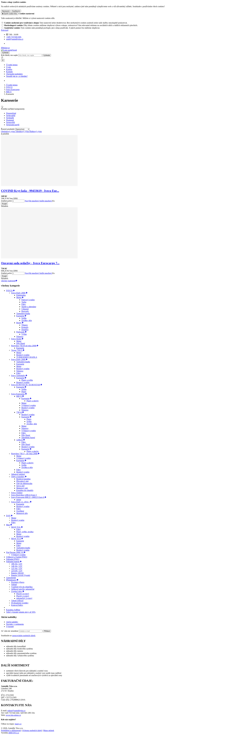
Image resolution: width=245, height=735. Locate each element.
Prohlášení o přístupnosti (11, 730)
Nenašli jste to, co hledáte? (17, 76)
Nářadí (14, 584)
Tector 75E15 (17, 350)
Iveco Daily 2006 (18, 293)
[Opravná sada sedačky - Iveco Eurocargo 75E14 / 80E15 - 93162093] (39, 258)
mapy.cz (18, 724)
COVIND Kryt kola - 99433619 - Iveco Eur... (30, 190)
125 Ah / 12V (16, 568)
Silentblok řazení (28, 437)
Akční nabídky (12, 622)
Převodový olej (22, 481)
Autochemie (11, 578)
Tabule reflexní (17, 601)
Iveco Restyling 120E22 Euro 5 (24, 495)
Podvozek (20, 332)
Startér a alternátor (28, 307)
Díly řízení (20, 343)
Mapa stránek (48, 730)
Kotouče (24, 327)
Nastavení (6, 11)
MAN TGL (16, 527)
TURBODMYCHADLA (26, 357)
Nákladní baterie (13, 561)
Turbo (23, 302)
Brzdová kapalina (23, 479)
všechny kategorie (8, 281)
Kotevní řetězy (17, 605)
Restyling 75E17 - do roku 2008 (24, 454)
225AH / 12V (16, 571)
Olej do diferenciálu (24, 483)
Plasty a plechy (33, 401)
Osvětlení (20, 511)
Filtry (23, 304)
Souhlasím (16, 11)
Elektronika (21, 295)
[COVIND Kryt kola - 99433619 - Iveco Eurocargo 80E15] (39, 185)
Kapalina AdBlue (13, 610)
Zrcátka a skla (27, 467)
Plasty (23, 392)
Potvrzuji (4, 30)
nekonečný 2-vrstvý (24, 598)
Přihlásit (47, 631)
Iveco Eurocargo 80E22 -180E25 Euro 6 (28, 497)
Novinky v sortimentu (15, 624)
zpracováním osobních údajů (23, 635)
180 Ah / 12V (16, 564)
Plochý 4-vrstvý (22, 594)
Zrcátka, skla (26, 320)
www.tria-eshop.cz (13, 715)
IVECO (9, 290)
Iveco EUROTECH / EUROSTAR (25, 385)
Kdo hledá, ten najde (9, 55)
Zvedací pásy (16, 591)
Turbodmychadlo (23, 548)
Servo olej (20, 486)
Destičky (25, 330)
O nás (8, 67)
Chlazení (25, 309)
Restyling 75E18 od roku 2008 (24, 346)
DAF (8, 516)
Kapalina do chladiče (24, 490)
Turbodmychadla (23, 313)
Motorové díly (22, 513)
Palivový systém (28, 300)
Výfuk (24, 334)
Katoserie (20, 541)
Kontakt (9, 72)
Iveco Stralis (16, 339)
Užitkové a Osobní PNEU (16, 557)
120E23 (19, 440)
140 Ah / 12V (16, 566)
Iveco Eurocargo (18, 394)
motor (18, 499)
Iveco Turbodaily (18, 375)
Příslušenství (11, 580)
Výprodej (10, 626)
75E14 (19, 412)
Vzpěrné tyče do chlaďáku (22, 587)
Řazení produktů (8, 129)
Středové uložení (18, 474)
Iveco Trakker (16, 493)
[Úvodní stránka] (9, 50)
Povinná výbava (17, 582)
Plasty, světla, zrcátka (24, 532)
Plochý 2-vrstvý (22, 596)
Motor (19, 297)
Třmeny (24, 325)
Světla (23, 318)
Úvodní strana (11, 65)
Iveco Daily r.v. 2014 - (20, 502)
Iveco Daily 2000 (18, 359)
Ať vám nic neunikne (10, 631)
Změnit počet (6, 201)
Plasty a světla (27, 380)
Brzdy (19, 323)
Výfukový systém (28, 405)
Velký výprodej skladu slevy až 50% (20, 612)
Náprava (19, 336)
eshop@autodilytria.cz (16, 710)
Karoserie (20, 316)
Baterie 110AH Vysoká (20, 575)
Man (8, 525)
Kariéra (9, 69)
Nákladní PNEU (13, 559)
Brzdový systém (22, 355)
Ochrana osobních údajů (32, 730)
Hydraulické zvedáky (19, 603)
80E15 (19, 396)
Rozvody (25, 311)
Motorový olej (22, 488)
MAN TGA (16, 539)
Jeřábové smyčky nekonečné (22, 589)
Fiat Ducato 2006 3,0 (15, 552)
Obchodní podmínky (14, 74)
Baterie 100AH (17, 573)
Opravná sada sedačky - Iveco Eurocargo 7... (30, 263)
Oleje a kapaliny (18, 476)
